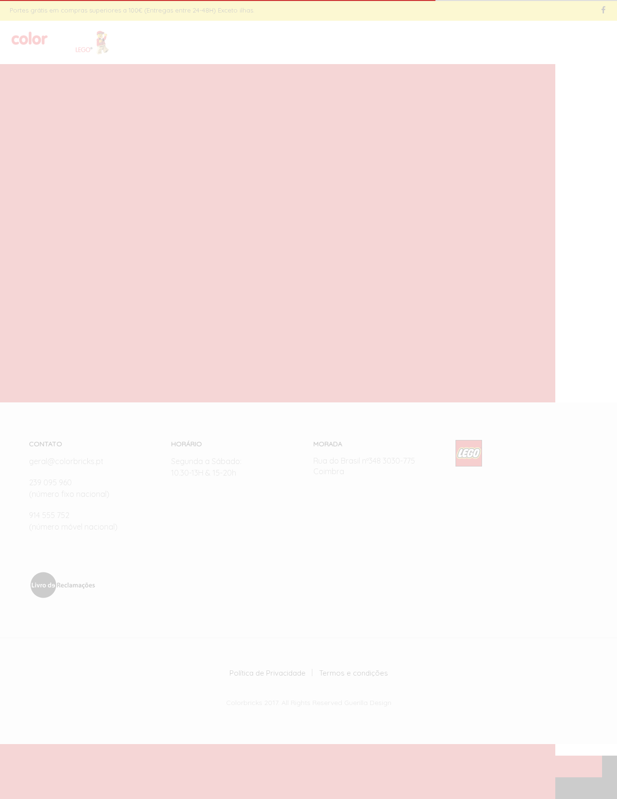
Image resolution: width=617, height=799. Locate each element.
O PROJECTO (443, 43)
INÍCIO (361, 43)
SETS (395, 43)
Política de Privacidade (267, 673)
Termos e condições (353, 673)
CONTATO (499, 43)
